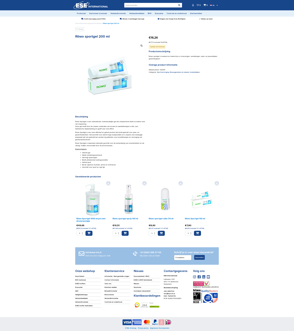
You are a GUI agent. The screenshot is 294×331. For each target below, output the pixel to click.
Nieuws (136, 284)
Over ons (108, 284)
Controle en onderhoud (113, 302)
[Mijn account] (193, 5)
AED (76, 291)
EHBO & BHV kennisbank (143, 280)
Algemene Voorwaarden (159, 328)
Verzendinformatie (111, 298)
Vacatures (137, 287)
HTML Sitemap (130, 328)
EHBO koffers (80, 284)
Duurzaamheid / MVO (141, 276)
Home (77, 23)
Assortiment (79, 276)
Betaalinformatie (111, 291)
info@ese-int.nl (169, 294)
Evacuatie (78, 287)
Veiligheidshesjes (81, 295)
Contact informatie (112, 280)
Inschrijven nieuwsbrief (142, 291)
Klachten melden (111, 287)
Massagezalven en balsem (179, 72)
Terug (80, 29)
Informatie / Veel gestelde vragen (117, 276)
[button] (142, 46)
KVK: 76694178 (170, 296)
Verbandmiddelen (81, 298)
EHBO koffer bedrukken (84, 306)
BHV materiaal (80, 280)
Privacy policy (143, 328)
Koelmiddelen (97, 23)
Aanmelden (199, 257)
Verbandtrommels (81, 302)
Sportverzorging (86, 23)
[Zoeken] (179, 5)
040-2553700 (169, 291)
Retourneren (109, 295)
